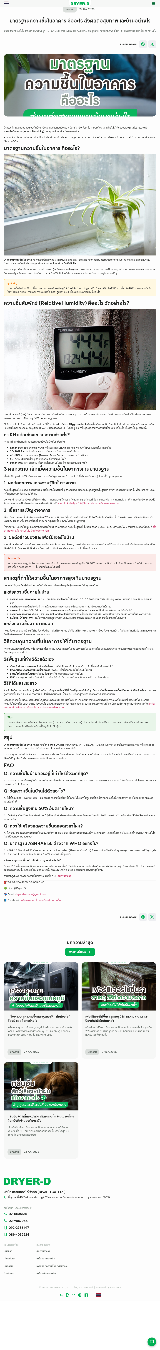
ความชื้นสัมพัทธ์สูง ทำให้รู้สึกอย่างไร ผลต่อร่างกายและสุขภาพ (88, 503)
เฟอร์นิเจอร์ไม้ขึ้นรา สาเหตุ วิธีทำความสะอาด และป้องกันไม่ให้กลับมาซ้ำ (116, 1018)
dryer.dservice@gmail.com (31, 894)
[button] (153, 3)
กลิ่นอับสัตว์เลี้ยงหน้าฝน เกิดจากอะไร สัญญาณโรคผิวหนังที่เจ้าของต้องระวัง (41, 1118)
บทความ (14, 1052)
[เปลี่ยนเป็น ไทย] (6, 3)
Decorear (115, 1287)
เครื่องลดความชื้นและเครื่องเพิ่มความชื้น (41, 900)
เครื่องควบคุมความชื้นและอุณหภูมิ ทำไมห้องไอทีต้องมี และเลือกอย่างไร (39, 1018)
